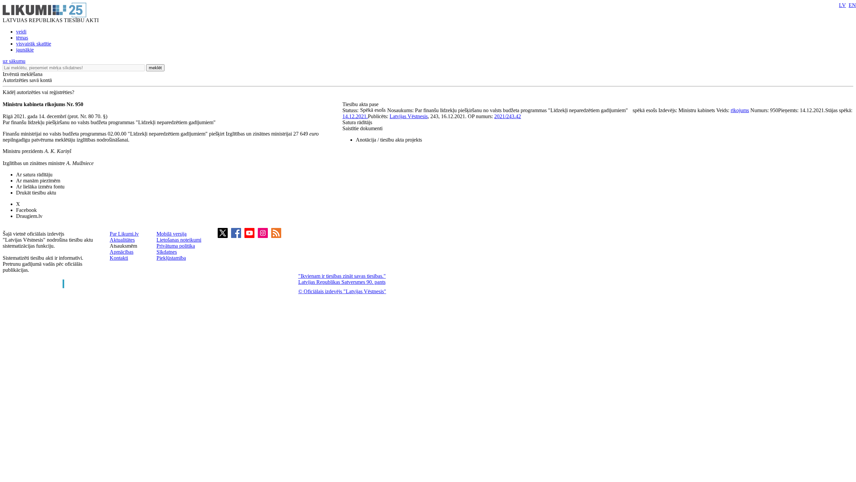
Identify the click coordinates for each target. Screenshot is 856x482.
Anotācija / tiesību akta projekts (389, 140)
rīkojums (740, 110)
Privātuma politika (175, 246)
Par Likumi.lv (124, 234)
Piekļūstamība (171, 258)
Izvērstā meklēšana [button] (22, 74)
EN (852, 5)
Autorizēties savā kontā (27, 80)
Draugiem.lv (29, 216)
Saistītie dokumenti (362, 128)
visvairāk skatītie (33, 44)
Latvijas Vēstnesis (409, 116)
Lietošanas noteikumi (178, 240)
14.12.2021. (355, 116)
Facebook (26, 210)
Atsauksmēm (123, 246)
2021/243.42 (507, 116)
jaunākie (25, 50)
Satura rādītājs (357, 122)
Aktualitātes (122, 240)
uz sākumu (14, 61)
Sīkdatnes (166, 252)
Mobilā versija (171, 234)
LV (842, 5)
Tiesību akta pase (361, 104)
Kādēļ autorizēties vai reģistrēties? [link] (38, 92)
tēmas (22, 38)
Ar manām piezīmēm (38, 180)
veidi (21, 31)
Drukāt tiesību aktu (36, 192)
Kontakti (119, 258)
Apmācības (121, 252)
